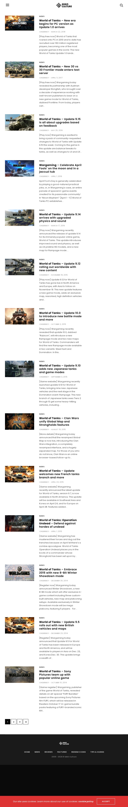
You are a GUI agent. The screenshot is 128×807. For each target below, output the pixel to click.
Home (27, 752)
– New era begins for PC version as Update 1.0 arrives (57, 24)
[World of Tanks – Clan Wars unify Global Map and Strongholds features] (19, 421)
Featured (62, 752)
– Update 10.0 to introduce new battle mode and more (60, 316)
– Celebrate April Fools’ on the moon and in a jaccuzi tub (60, 168)
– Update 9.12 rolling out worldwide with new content (59, 267)
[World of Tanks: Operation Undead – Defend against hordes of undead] (19, 523)
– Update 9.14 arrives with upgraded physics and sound (60, 217)
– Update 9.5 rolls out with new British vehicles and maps (59, 625)
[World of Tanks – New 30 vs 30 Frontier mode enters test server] (19, 70)
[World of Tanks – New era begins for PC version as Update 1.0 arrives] (19, 23)
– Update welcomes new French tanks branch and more (59, 474)
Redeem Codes (78, 752)
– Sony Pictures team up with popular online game (55, 674)
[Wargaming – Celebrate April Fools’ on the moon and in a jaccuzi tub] (19, 168)
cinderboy (44, 32)
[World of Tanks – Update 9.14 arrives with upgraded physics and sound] (19, 217)
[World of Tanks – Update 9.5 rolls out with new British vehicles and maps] (19, 625)
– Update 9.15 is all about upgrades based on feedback (60, 122)
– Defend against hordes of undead (58, 523)
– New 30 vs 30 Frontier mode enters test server (59, 70)
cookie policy (86, 801)
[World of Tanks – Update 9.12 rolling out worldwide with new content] (19, 267)
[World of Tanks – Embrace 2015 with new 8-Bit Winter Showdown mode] (19, 573)
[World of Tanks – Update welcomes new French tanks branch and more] (19, 474)
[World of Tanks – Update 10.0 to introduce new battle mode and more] (19, 316)
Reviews (48, 752)
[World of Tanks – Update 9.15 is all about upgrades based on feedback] (19, 122)
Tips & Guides (97, 752)
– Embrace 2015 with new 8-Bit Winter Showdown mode (58, 572)
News (41, 16)
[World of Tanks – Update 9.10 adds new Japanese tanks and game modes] (19, 369)
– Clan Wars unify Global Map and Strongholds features (59, 421)
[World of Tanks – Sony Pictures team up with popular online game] (19, 674)
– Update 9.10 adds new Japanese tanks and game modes (60, 369)
